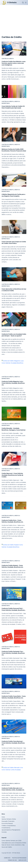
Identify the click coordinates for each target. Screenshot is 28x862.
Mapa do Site (22, 860)
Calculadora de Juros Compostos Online (14, 843)
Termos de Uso (12, 860)
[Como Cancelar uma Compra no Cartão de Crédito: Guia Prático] (14, 227)
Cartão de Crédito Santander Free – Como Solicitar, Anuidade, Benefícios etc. (13, 653)
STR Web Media (16, 853)
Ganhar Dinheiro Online (9, 819)
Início (3, 817)
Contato (4, 832)
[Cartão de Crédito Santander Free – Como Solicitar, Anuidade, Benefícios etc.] (14, 637)
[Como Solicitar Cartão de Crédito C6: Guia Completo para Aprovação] (14, 91)
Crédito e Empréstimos (9, 825)
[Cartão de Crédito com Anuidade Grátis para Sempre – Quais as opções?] (14, 319)
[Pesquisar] (23, 2)
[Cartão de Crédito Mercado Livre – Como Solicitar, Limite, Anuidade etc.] (14, 773)
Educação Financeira (8, 821)
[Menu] (25, 2)
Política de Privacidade (19, 858)
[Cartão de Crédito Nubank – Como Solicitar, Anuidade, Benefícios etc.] (14, 551)
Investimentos (6, 827)
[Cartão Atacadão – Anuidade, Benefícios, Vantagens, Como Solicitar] (14, 414)
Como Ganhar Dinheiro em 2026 (11, 840)
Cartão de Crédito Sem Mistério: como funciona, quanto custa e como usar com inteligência (13, 63)
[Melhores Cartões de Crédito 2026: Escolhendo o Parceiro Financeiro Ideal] (14, 135)
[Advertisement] (14, 20)
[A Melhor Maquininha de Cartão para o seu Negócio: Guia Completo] (14, 180)
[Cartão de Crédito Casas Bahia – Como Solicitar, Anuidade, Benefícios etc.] (14, 681)
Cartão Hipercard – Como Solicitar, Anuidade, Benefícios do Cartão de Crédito (12, 475)
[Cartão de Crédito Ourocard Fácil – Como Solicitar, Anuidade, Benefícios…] (14, 594)
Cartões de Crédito (8, 58)
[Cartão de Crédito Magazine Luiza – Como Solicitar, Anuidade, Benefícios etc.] (14, 367)
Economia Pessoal (7, 823)
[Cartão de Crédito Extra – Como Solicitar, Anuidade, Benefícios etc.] (14, 506)
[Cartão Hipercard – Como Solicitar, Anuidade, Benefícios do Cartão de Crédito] (14, 459)
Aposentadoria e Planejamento (11, 830)
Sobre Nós (7, 858)
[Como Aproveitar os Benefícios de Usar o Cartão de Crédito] (14, 274)
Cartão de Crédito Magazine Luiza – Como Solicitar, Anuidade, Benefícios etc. (13, 383)
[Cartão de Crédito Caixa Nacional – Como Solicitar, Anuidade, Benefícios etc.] (14, 727)
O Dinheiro (12, 2)
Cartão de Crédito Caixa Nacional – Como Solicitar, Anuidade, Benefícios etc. (13, 743)
